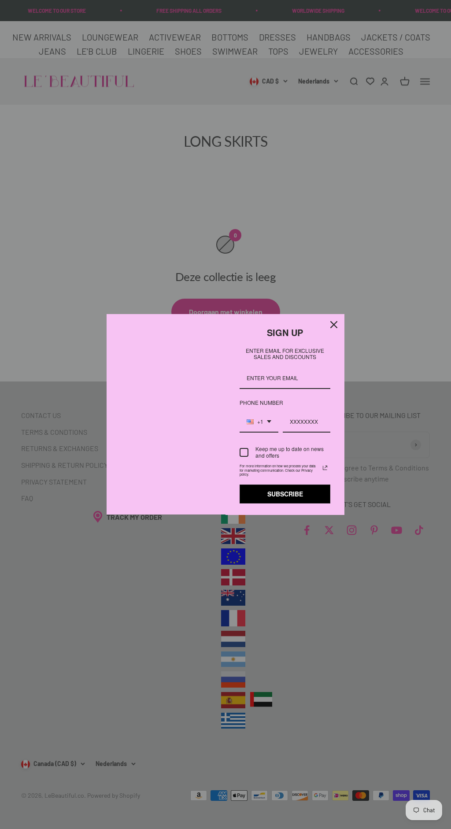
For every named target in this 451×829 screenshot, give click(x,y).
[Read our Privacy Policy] (325, 468)
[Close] (333, 324)
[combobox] (259, 422)
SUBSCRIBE (285, 493)
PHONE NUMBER (259, 402)
